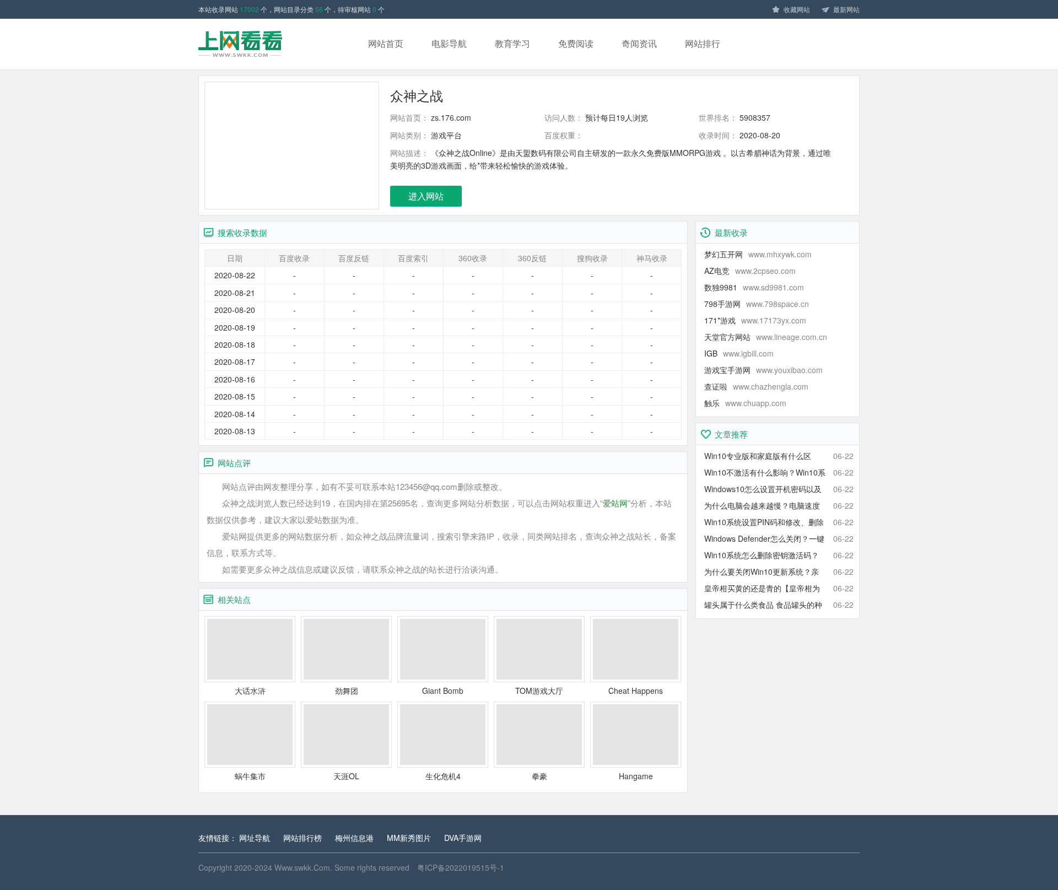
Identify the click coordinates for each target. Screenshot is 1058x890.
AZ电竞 (750, 270)
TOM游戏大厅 (539, 690)
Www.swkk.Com (302, 867)
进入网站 (426, 196)
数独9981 (754, 287)
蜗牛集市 (250, 775)
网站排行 (702, 43)
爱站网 (615, 503)
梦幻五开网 (758, 254)
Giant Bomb (442, 690)
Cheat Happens (635, 690)
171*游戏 (755, 320)
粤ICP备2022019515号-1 (460, 867)
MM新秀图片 (409, 837)
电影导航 (449, 43)
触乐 (745, 402)
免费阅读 (575, 43)
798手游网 (756, 303)
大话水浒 (250, 690)
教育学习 (512, 43)
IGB (739, 353)
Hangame (636, 775)
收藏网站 (797, 9)
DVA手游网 (463, 837)
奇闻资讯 (639, 43)
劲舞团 (346, 690)
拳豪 (539, 775)
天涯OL (346, 775)
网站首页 (385, 43)
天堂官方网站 (765, 336)
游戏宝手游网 (763, 369)
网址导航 (254, 837)
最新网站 (846, 9)
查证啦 (756, 386)
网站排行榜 (302, 837)
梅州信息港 (354, 837)
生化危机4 (443, 775)
